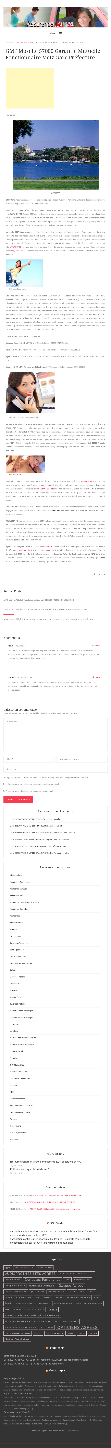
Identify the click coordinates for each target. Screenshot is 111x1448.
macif (97, 1297)
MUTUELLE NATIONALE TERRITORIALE (20, 1327)
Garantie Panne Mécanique (21, 1010)
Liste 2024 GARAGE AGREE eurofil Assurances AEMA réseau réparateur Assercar (46, 1359)
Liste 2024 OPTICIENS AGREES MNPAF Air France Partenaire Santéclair (38, 600)
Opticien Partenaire (18, 1071)
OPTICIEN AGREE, (17, 1065)
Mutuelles (53, 42)
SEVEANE (70, 1333)
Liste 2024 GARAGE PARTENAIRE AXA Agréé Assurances (33, 1363)
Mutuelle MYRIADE (70, 1321)
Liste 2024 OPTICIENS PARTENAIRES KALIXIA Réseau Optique (55, 1195)
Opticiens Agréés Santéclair (17, 1333)
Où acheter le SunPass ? (16, 1412)
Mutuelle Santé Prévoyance (22, 1044)
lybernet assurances (43, 1297)
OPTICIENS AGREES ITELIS (21, 1078)
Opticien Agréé (46, 1327)
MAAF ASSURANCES (78, 1297)
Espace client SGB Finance (17, 1393)
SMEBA (93, 1333)
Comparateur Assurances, (21, 963)
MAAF (59, 1297)
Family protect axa (82, 1280)
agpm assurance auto (24, 1268)
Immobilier (14, 1024)
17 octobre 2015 (25, 677)
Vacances (14, 1139)
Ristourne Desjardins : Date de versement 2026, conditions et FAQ (45, 1161)
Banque (13, 929)
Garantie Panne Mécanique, (22, 1017)
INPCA (82, 1292)
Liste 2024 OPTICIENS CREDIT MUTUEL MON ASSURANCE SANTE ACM (48, 1202)
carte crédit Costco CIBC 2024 (19, 1355)
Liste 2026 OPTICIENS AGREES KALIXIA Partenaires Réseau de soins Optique (42, 832)
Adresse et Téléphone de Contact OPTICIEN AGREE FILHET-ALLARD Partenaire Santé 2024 (48, 619)
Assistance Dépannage (20, 882)
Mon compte (57, 1370)
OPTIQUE (63, 42)
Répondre (96, 645)
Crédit (12, 970)
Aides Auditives (17, 875)
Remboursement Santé (20, 1112)
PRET (12, 1092)
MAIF (8, 1303)
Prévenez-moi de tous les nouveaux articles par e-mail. (29, 791)
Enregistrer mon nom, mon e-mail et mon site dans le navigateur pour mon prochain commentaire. (46, 777)
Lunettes (14, 1031)
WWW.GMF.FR (15, 247)
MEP (7, 1309)
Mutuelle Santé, (17, 1051)
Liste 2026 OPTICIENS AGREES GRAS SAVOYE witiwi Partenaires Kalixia (39, 853)
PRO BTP (38, 1333)
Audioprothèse (16, 922)
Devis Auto (14, 983)
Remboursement (17, 1098)
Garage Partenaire (15, 1285)
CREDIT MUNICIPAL (12, 1280)
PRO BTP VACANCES (54, 1333)
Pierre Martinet (27, 42)
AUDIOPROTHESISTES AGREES (30, 1274)
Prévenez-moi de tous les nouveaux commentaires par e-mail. (32, 784)
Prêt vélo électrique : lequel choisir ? (29, 1169)
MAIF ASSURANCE (25, 1303)
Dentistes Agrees (17, 976)
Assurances (41, 42)
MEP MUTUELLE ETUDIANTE (29, 1309)
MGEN (52, 1309)
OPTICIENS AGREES (77, 1327)
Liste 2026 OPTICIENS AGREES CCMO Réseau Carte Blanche (35, 819)
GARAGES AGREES (18, 1004)
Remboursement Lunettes (21, 1105)
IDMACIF (72, 1292)
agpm (8, 1267)
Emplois (13, 990)
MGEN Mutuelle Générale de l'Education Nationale (32, 1315)
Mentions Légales (39, 1430)
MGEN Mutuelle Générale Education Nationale (27, 1321)
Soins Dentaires (17, 1339)
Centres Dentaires (18, 956)
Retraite (13, 1119)
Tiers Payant (15, 1126)
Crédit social (56, 1348)
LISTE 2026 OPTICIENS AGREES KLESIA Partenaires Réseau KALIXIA (38, 846)
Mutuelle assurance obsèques (23, 1037)
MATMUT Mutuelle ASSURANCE (89, 1303)
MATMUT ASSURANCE (63, 1303)
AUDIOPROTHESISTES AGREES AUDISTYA (77, 1274)
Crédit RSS (57, 1153)
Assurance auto (17, 895)
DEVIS (67, 1280)
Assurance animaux (18, 888)
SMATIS (82, 1333)
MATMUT (44, 1303)
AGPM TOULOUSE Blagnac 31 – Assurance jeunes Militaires (55, 1209)
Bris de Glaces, (16, 936)
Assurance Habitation (19, 909)
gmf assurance (37, 1292)
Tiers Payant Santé (18, 1132)
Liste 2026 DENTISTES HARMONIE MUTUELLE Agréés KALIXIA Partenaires (40, 839)
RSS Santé (57, 1223)
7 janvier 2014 (21, 645)
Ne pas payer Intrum (14, 1378)
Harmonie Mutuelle (56, 1292)
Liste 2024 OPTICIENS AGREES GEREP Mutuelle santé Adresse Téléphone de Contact (45, 609)
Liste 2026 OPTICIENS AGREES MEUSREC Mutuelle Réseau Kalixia (37, 825)
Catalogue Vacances (19, 943)
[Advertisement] (30, 88)
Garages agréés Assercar (15, 1292)
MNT (56, 1321)
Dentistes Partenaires (42, 1280)
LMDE (92, 1291)
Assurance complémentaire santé (24, 902)
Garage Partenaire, (18, 997)
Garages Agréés (71, 1285)
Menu (53, 33)
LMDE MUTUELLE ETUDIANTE (18, 1297)
